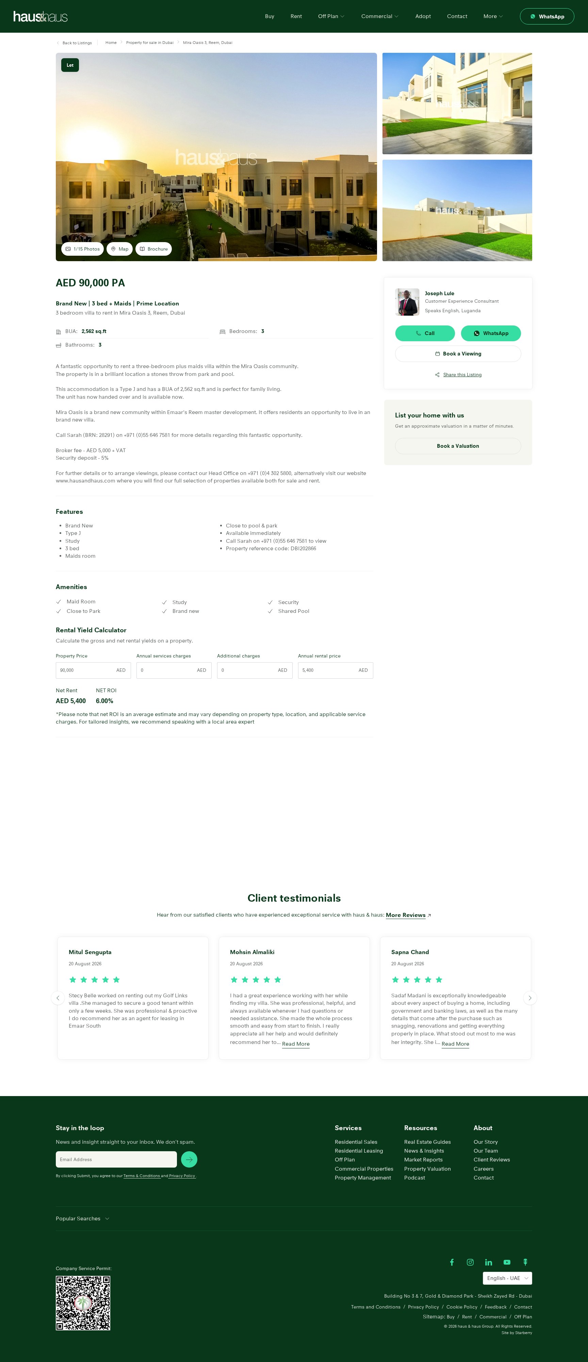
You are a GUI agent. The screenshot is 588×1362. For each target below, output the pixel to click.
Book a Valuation (458, 446)
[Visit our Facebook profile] (452, 1262)
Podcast (414, 1177)
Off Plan (345, 1159)
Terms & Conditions (142, 1175)
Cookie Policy (461, 1307)
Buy (269, 16)
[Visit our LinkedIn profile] (488, 1262)
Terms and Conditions (376, 1307)
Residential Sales (356, 1142)
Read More (296, 1044)
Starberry (523, 1332)
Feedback (496, 1307)
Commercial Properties (364, 1169)
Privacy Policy (182, 1175)
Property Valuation (427, 1169)
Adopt (423, 16)
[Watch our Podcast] (525, 1262)
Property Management (363, 1177)
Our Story (486, 1142)
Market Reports (423, 1159)
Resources (420, 1128)
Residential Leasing (359, 1150)
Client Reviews (492, 1159)
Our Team (486, 1150)
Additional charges (238, 656)
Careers (484, 1169)
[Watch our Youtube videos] (507, 1262)
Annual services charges (163, 656)
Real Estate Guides (427, 1142)
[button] (74, 43)
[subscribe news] (189, 1159)
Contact (457, 16)
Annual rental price (319, 656)
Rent (296, 16)
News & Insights (424, 1150)
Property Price (71, 656)
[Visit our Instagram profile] (470, 1262)
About (483, 1128)
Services (348, 1128)
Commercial (493, 1317)
